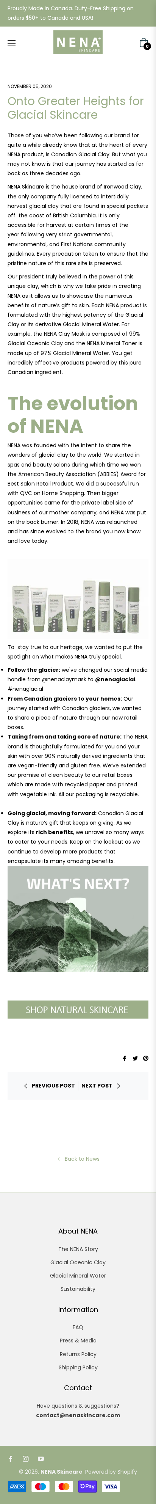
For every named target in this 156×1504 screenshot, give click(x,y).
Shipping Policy (78, 1367)
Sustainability (78, 1289)
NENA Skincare (62, 1472)
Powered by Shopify (111, 1472)
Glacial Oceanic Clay (78, 1262)
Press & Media (78, 1340)
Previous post (53, 1085)
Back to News (82, 1159)
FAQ (78, 1327)
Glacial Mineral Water (78, 1275)
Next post (96, 1085)
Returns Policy (78, 1354)
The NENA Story (78, 1249)
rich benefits (54, 832)
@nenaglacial (115, 679)
